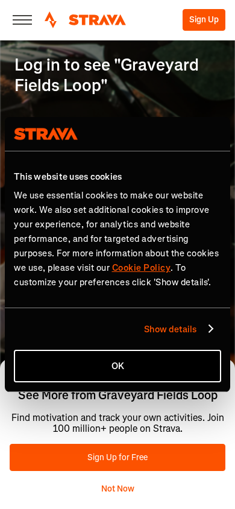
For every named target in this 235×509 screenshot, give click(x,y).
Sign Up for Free (117, 457)
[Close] (22, 19)
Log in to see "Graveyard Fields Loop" (106, 75)
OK (117, 366)
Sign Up (204, 19)
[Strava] (85, 20)
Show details (170, 329)
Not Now (117, 489)
